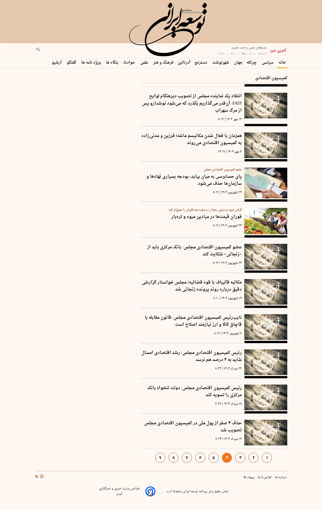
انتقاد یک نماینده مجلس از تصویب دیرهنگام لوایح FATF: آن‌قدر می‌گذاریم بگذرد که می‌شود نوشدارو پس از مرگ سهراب (192, 103)
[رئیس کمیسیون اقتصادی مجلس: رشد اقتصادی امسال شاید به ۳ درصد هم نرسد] (265, 362)
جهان (238, 62)
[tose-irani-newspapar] (169, 30)
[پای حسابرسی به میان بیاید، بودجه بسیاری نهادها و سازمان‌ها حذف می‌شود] (265, 183)
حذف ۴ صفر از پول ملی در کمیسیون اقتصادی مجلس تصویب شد (193, 427)
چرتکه (252, 62)
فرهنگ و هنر (163, 62)
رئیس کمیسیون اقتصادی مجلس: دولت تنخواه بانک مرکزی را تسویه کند (194, 392)
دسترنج (201, 62)
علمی (144, 62)
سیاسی (268, 62)
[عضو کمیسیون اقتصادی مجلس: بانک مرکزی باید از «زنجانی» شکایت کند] (265, 256)
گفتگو (72, 62)
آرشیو (57, 62)
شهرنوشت (221, 62)
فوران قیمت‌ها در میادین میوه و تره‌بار (206, 217)
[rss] (37, 477)
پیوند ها (249, 477)
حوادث (129, 62)
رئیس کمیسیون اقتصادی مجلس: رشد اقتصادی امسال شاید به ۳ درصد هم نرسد (191, 356)
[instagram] (41, 477)
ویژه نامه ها (91, 62)
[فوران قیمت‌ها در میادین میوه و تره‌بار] (265, 221)
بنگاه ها (112, 62)
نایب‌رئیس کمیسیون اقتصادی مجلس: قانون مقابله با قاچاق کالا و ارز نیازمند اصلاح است (193, 321)
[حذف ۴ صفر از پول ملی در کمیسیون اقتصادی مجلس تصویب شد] (265, 432)
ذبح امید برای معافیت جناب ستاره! (243, 53)
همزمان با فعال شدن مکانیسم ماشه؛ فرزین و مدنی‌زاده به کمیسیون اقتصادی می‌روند (191, 139)
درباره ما (281, 477)
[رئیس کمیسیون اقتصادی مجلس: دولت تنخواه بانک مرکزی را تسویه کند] (265, 397)
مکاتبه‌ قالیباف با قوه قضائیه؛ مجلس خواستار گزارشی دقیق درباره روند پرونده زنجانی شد (192, 286)
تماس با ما (265, 477)
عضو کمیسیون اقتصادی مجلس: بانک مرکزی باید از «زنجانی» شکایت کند (194, 251)
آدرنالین (184, 62)
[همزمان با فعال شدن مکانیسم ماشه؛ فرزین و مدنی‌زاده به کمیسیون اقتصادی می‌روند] (265, 145)
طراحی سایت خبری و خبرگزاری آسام (119, 491)
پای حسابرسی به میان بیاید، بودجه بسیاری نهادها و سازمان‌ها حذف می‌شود (194, 180)
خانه (282, 62)
